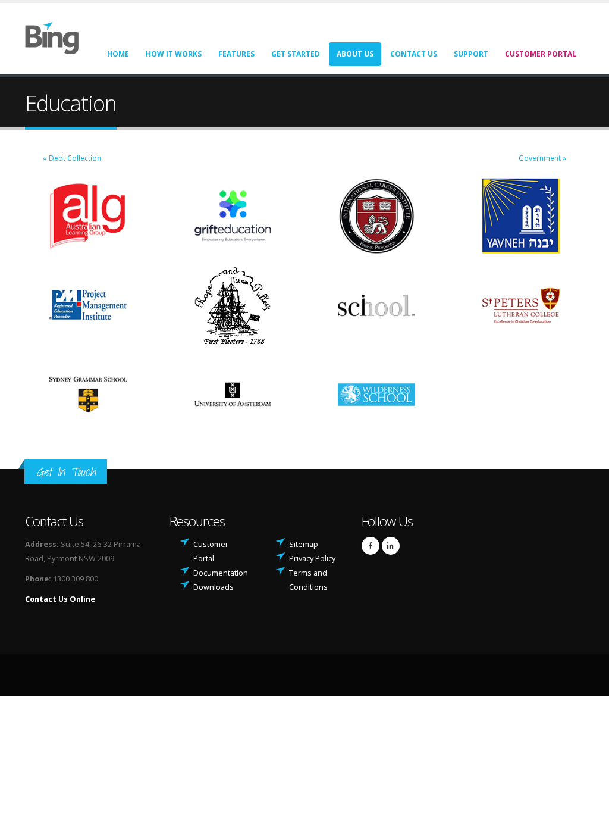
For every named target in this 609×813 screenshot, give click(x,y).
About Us (355, 54)
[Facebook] (370, 546)
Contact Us (413, 54)
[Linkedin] (391, 546)
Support (471, 54)
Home (118, 54)
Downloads (213, 587)
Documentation (220, 573)
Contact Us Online (60, 599)
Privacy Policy (312, 559)
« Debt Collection (72, 158)
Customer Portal (540, 54)
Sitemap (303, 544)
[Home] (59, 37)
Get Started (295, 54)
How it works (174, 54)
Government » (542, 158)
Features (236, 54)
